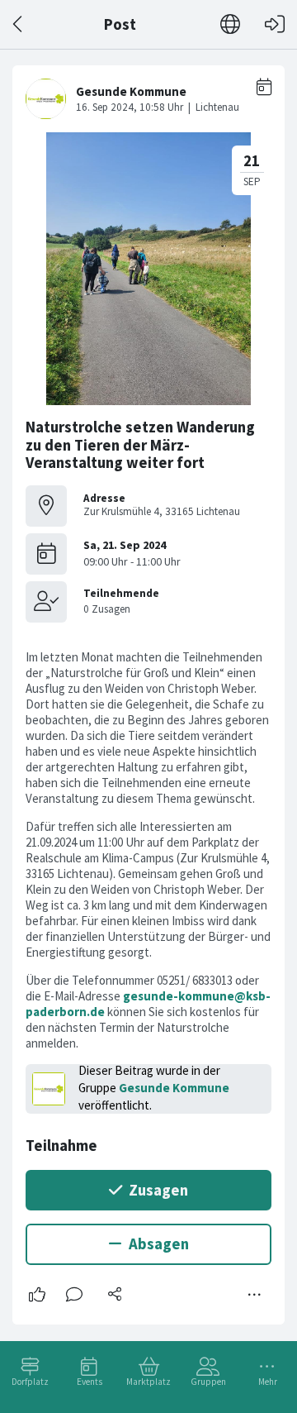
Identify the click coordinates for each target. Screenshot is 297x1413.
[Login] (275, 24)
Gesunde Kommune (174, 1088)
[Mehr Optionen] (254, 1294)
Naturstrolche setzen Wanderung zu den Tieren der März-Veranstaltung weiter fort (140, 445)
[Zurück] (18, 24)
